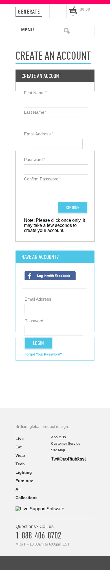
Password (33, 159)
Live (20, 438)
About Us (58, 437)
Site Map (58, 450)
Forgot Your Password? (43, 354)
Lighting (24, 472)
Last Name (34, 112)
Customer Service (65, 444)
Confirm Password (41, 178)
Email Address (37, 133)
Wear (20, 455)
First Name (34, 92)
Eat (19, 447)
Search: (68, 30)
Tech (20, 464)
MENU (27, 29)
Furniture (24, 481)
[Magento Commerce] (31, 12)
